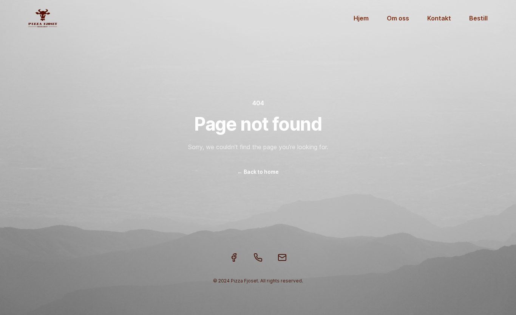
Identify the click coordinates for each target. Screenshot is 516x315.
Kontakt (439, 18)
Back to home (258, 171)
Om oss (398, 18)
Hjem (361, 18)
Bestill (478, 18)
